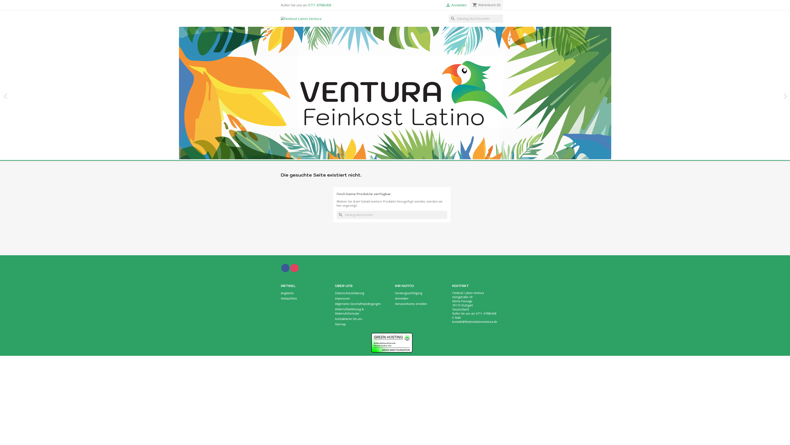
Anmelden (401, 169)
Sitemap (340, 195)
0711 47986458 (319, 5)
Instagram (294, 139)
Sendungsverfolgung (408, 164)
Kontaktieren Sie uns (348, 190)
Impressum (342, 169)
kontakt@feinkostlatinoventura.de (474, 192)
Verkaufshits (289, 169)
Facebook (285, 139)
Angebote (287, 164)
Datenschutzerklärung (349, 164)
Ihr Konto (404, 157)
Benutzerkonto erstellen (411, 175)
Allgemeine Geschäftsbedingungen (358, 175)
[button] (59, 29)
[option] (395, 29)
